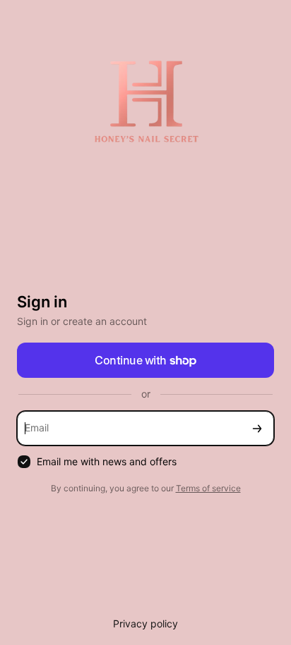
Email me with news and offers (107, 461)
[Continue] (257, 428)
